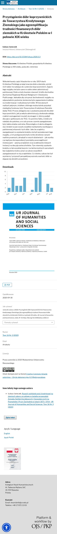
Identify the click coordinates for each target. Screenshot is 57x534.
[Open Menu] (2, 2)
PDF (8, 285)
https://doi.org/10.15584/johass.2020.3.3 (23, 57)
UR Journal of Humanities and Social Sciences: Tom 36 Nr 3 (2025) (31, 404)
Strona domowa (9, 9)
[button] (6, 527)
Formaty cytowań (11, 322)
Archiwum (21, 9)
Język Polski (9, 437)
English (7, 433)
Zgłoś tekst (10, 417)
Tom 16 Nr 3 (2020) (36, 9)
